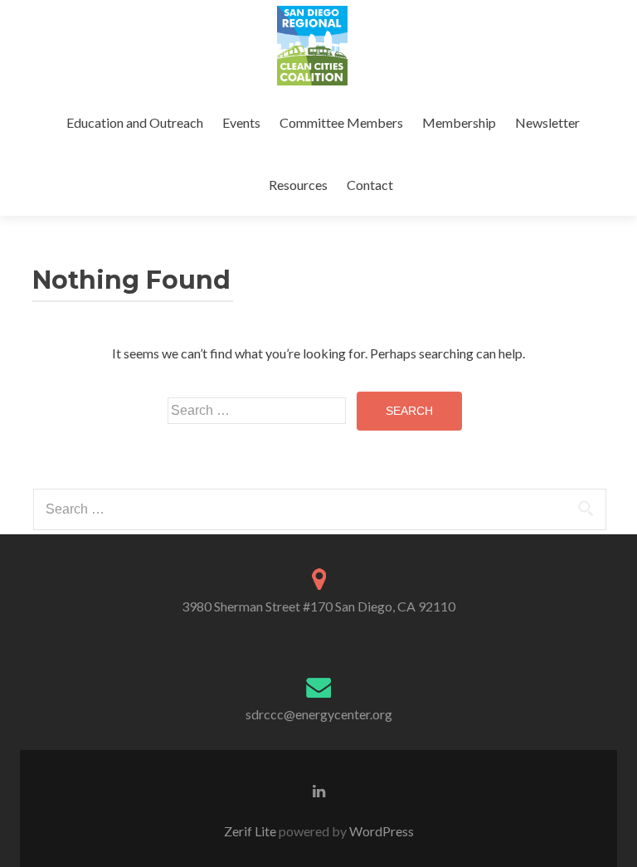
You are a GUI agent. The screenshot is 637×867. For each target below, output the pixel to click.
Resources (298, 184)
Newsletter (547, 122)
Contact (370, 184)
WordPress (380, 831)
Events (241, 122)
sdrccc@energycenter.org (319, 714)
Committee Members (341, 122)
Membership (459, 122)
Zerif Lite (251, 831)
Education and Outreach (134, 122)
